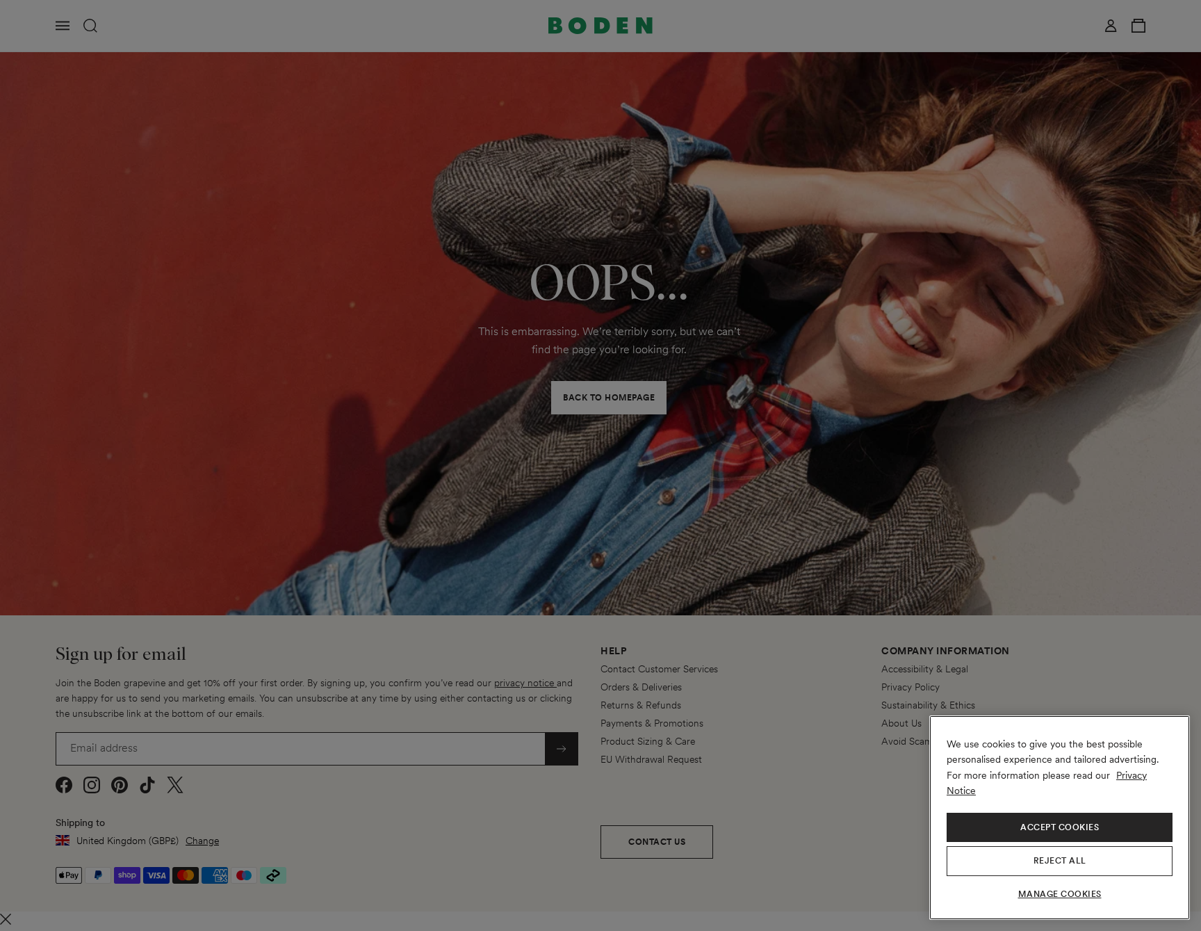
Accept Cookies (1059, 827)
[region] (1059, 817)
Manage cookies (1060, 894)
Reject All (1059, 861)
